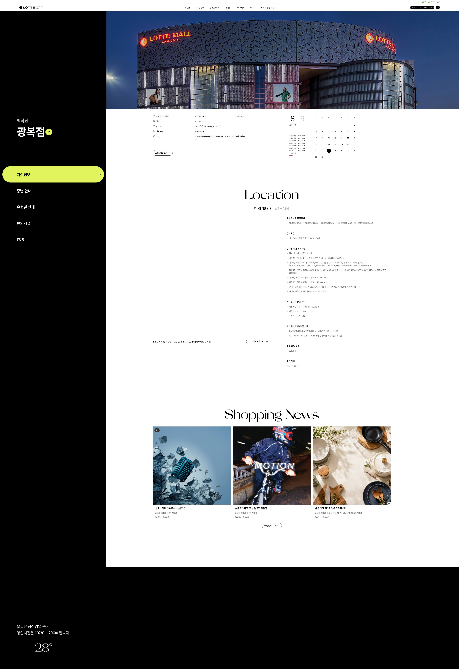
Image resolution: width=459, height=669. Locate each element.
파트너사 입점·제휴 (266, 7)
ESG (252, 7)
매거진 (227, 7)
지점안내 (188, 7)
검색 (438, 7)
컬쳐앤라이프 (215, 7)
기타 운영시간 (240, 116)
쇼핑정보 (200, 7)
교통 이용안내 (282, 208)
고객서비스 (240, 7)
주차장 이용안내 (262, 208)
